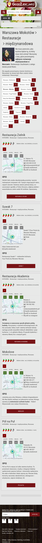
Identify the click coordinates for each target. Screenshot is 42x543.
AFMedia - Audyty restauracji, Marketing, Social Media (16, 540)
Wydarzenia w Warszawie (19, 531)
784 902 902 (30, 304)
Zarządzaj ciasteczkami (21, 529)
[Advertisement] (21, 24)
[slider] (8, 143)
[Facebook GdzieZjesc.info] (4, 521)
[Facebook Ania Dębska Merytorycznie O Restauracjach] (10, 521)
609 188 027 (30, 449)
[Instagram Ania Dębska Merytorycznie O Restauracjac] (16, 521)
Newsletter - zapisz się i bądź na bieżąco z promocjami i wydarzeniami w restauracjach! (18, 510)
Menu (5, 18)
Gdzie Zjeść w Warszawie (7, 529)
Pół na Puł (8, 421)
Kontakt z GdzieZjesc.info (7, 533)
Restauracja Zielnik (13, 135)
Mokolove (8, 352)
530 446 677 (30, 380)
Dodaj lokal (30, 531)
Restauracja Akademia (15, 276)
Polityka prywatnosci (33, 529)
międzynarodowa (22, 138)
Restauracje (13, 138)
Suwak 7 (7, 206)
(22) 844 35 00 (31, 163)
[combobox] (19, 12)
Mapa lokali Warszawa (7, 531)
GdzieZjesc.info (6, 542)
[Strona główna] (21, 4)
